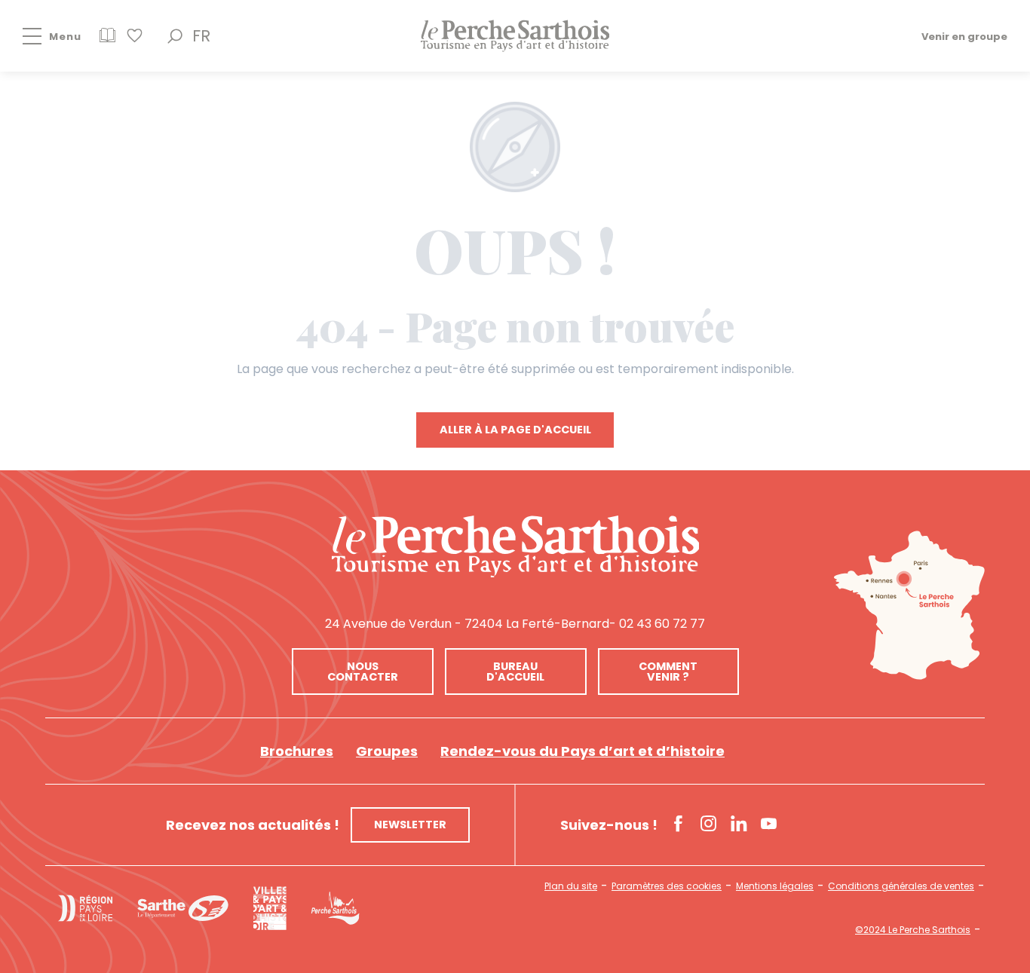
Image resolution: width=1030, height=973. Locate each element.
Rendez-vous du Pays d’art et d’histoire (582, 751)
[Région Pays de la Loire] (85, 908)
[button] (175, 36)
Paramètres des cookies (667, 886)
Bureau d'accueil (515, 671)
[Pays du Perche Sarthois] (515, 36)
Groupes (387, 751)
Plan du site (570, 886)
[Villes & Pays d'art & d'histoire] (270, 908)
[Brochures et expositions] (107, 40)
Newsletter (410, 824)
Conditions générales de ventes (901, 886)
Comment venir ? (668, 671)
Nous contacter (362, 671)
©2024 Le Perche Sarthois (912, 930)
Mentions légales (775, 886)
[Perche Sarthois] (515, 546)
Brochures (296, 751)
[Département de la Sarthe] (183, 907)
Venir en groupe (964, 36)
